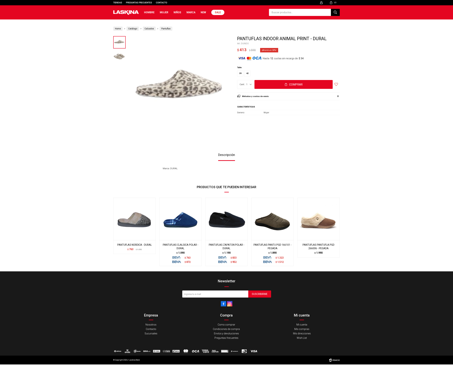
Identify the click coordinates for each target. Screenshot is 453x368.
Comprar (296, 84)
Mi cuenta (301, 324)
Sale (218, 12)
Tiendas (117, 2)
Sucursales (151, 333)
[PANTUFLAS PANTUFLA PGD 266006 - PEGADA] (318, 219)
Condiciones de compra (226, 329)
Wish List (302, 337)
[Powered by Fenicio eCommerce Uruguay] (334, 360)
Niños (177, 12)
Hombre (149, 12)
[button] (335, 12)
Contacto (161, 2)
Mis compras (301, 329)
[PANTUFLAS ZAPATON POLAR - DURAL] (226, 219)
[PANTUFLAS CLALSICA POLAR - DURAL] (180, 219)
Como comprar (226, 324)
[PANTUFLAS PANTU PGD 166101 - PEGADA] (272, 219)
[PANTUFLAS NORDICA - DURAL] (134, 219)
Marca (191, 12)
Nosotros (150, 324)
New (203, 12)
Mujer (164, 12)
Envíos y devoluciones (226, 333)
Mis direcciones (302, 333)
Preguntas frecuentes (139, 2)
